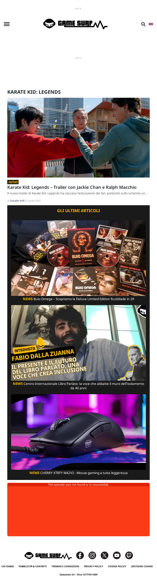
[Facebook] (82, 555)
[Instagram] (94, 555)
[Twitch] (129, 555)
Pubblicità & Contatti (33, 566)
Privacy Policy (93, 566)
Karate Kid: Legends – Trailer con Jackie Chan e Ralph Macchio (72, 187)
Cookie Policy (117, 566)
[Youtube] (118, 555)
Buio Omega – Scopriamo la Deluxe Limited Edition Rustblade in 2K (78, 299)
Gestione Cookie (142, 566)
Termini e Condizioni (65, 566)
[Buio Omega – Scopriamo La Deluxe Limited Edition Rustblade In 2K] (78, 258)
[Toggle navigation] (7, 24)
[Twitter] (106, 555)
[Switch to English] (151, 24)
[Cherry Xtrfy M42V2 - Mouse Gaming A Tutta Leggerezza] (78, 432)
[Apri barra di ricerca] (143, 24)
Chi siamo (7, 566)
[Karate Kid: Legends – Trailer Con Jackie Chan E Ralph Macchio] (78, 137)
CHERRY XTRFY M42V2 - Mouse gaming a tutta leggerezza (78, 473)
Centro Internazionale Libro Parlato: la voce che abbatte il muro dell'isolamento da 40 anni (78, 385)
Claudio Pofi (17, 200)
